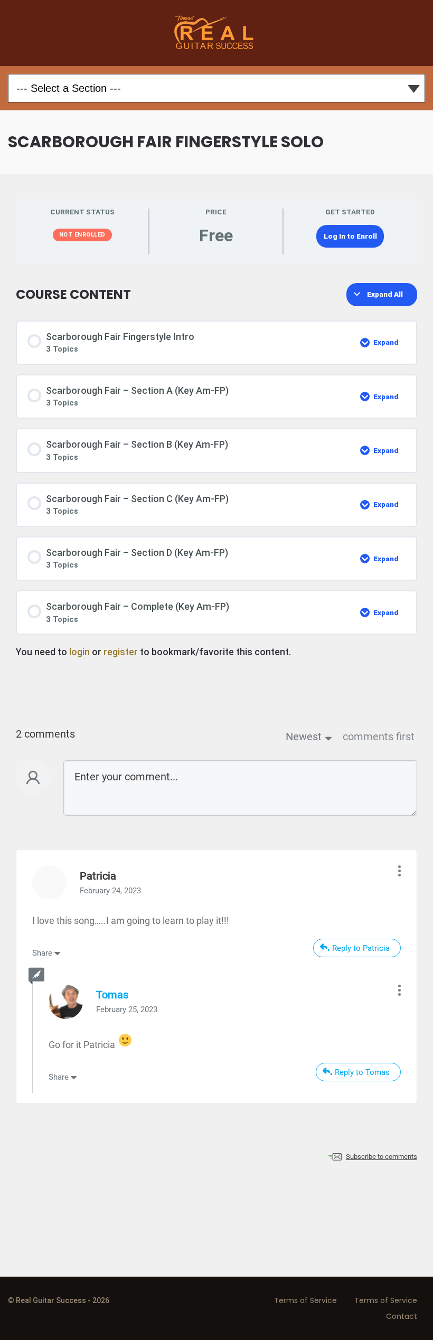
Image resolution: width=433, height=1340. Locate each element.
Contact (401, 1316)
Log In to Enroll (350, 236)
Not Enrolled (82, 234)
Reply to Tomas (362, 1072)
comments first (379, 736)
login (79, 651)
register (120, 651)
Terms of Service (305, 1300)
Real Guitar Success (216, 33)
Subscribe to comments (381, 1156)
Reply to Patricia (361, 948)
